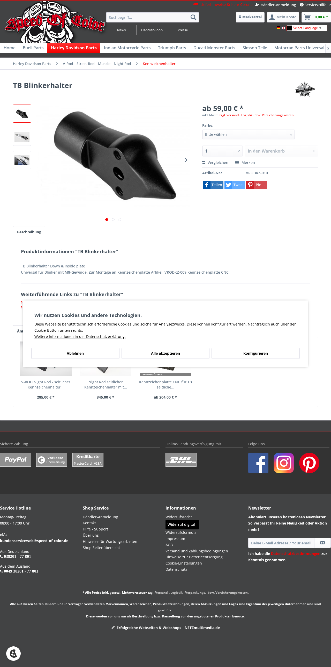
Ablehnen (75, 353)
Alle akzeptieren (165, 353)
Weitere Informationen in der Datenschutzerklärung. (80, 336)
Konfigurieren (255, 353)
